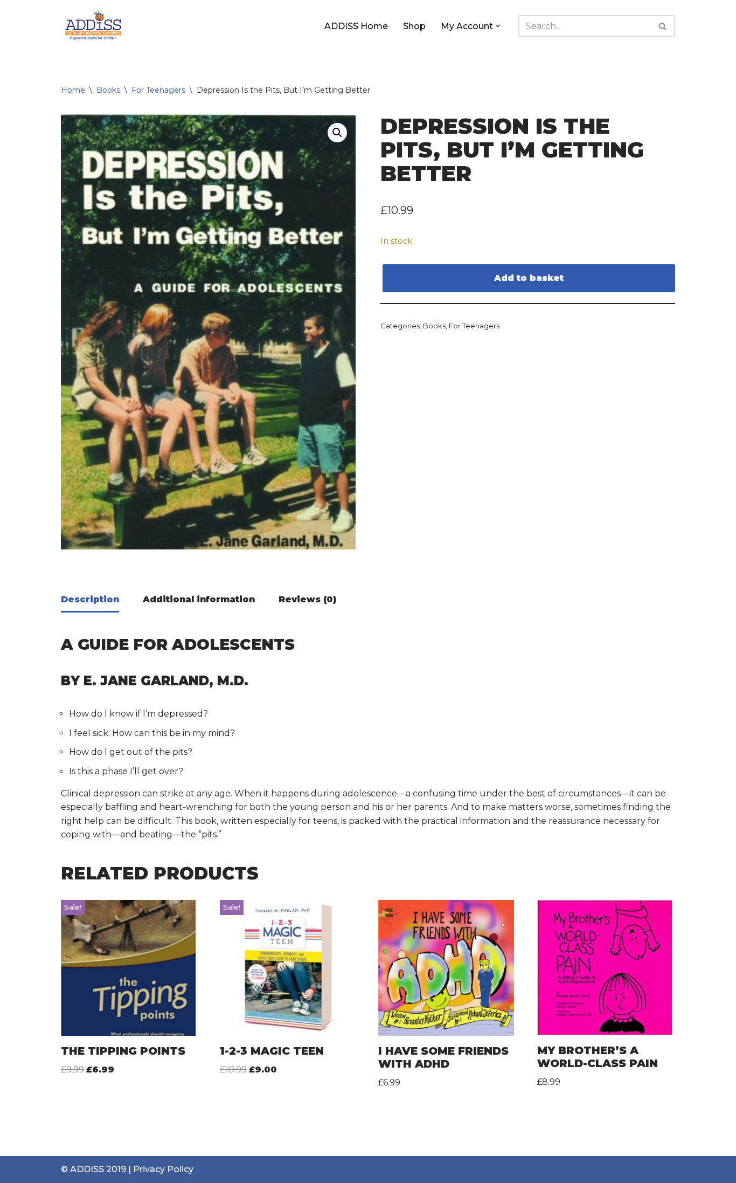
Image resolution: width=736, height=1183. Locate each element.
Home (73, 90)
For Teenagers (158, 90)
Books (108, 90)
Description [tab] (90, 599)
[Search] (663, 26)
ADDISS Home (356, 26)
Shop (414, 26)
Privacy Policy (163, 1169)
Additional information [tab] (199, 599)
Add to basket (529, 278)
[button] (498, 26)
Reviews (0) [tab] (307, 599)
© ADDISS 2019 (93, 1169)
